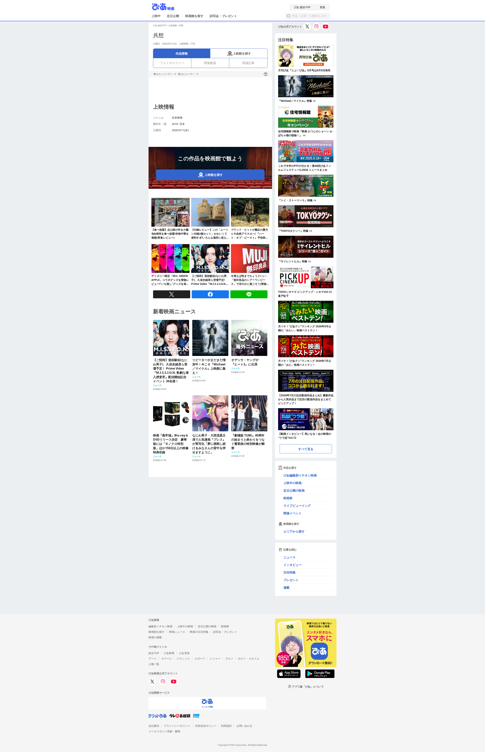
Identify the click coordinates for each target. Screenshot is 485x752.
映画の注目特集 (199, 632)
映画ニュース (177, 632)
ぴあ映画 (172, 25)
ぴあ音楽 (184, 653)
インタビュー (292, 565)
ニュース (289, 557)
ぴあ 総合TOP (302, 7)
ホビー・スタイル (248, 658)
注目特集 (289, 572)
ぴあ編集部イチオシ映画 (300, 475)
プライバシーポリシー (177, 726)
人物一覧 (154, 664)
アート (152, 658)
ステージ (166, 658)
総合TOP (154, 653)
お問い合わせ (244, 726)
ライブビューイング (297, 506)
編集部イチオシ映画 (160, 626)
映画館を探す (194, 16)
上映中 (156, 16)
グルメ (229, 658)
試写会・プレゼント (223, 16)
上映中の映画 (292, 483)
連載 (286, 587)
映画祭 (288, 498)
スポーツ (200, 658)
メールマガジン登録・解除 (164, 731)
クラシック (183, 658)
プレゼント (291, 580)
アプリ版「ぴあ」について (308, 686)
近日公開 (173, 16)
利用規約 (226, 726)
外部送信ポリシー (205, 726)
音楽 (322, 7)
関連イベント (292, 513)
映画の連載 (155, 637)
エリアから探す (294, 531)
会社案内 (154, 726)
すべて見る (305, 449)
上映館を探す (242, 53)
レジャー (215, 658)
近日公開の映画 (294, 490)
